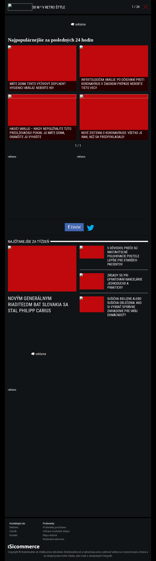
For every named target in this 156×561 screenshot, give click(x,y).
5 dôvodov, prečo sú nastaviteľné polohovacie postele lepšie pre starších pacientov (123, 256)
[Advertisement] (42, 187)
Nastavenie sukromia (53, 539)
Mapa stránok (50, 535)
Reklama (14, 527)
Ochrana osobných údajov (56, 531)
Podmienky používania (54, 527)
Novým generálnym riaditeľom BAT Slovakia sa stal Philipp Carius (38, 304)
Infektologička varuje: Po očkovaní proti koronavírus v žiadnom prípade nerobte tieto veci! (112, 84)
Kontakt (13, 535)
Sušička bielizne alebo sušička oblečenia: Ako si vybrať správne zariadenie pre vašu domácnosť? (124, 307)
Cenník (13, 531)
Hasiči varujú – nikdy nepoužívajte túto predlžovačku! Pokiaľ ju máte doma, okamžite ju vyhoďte (40, 133)
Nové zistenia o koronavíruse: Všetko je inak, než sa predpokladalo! (111, 135)
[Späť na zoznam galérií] (145, 6)
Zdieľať (75, 227)
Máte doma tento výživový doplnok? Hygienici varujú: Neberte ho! (38, 86)
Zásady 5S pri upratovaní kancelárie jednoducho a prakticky (124, 281)
